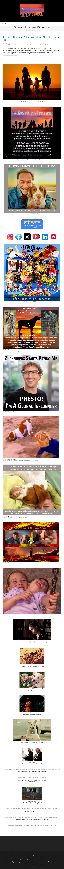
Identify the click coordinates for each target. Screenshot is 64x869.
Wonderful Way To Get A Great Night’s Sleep (15, 517)
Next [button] (59, 82)
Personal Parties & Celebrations (44, 855)
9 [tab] (36, 101)
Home (31, 853)
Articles (32, 860)
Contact (20, 865)
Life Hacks (39, 862)
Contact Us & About (26, 865)
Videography (21, 859)
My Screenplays (41, 861)
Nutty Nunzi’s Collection (42, 859)
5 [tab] (29, 101)
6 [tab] (31, 101)
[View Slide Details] (32, 82)
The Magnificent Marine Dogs (11, 351)
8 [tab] (34, 101)
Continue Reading (10, 56)
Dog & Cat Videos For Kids (53, 861)
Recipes (28, 862)
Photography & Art (20, 862)
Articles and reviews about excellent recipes (50, 44)
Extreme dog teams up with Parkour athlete (32, 827)
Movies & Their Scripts (9, 862)
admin (6, 43)
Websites (50, 862)
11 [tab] (40, 101)
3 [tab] (25, 101)
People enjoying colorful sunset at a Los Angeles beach (32, 159)
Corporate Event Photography (28, 855)
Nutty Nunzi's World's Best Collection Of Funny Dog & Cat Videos (20, 460)
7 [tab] (32, 101)
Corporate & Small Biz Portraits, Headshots (13, 856)
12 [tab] (42, 101)
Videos (16, 859)
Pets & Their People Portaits (39, 857)
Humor (44, 862)
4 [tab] (27, 101)
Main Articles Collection (34, 863)
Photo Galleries (32, 854)
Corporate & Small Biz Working (52, 856)
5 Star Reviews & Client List (39, 865)
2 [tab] (23, 101)
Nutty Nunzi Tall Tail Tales (32, 214)
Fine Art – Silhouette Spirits (24, 857)
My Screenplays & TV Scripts (32, 302)
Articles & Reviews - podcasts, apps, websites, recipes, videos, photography (22, 44)
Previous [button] (5, 82)
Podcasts (56, 862)
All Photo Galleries (15, 855)
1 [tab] (21, 101)
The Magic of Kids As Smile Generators (13, 615)
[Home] (24, 30)
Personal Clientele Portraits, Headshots (34, 856)
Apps (26, 863)
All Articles (6, 861)
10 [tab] (38, 101)
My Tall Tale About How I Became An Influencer (16, 411)
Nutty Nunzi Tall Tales (30, 859)
